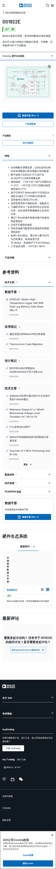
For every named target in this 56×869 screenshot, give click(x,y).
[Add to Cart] (47, 589)
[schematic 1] (28, 82)
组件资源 (11, 483)
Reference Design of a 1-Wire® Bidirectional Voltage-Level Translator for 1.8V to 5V (27, 413)
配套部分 (26, 546)
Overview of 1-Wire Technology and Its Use (30, 452)
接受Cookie (28, 863)
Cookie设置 (28, 855)
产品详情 (9, 257)
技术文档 (11, 282)
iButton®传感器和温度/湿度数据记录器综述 (29, 438)
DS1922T (12, 589)
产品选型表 (30, 124)
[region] (28, 850)
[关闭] (52, 835)
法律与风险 (7, 796)
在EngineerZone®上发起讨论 (25, 650)
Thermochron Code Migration (26, 344)
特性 (7, 155)
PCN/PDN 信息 (13, 491)
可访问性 (6, 808)
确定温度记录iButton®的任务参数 (27, 333)
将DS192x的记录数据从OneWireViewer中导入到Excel (26, 370)
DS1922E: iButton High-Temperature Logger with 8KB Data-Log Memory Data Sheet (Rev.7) (26, 305)
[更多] (28, 464)
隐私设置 (6, 820)
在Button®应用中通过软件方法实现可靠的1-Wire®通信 (30, 397)
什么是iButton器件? (20, 426)
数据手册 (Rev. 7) (30, 115)
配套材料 (11, 474)
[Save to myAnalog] (42, 589)
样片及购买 (28, 142)
